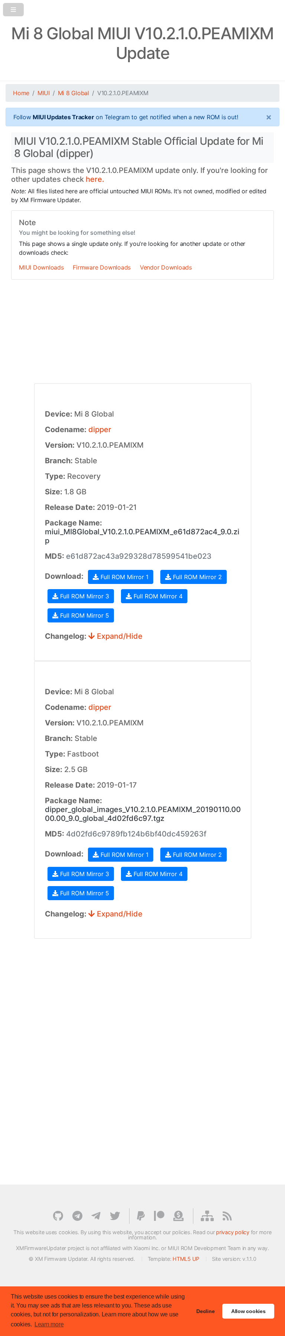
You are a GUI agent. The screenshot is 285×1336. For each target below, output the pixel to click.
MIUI (43, 93)
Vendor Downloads (166, 267)
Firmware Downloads (102, 267)
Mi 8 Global (73, 93)
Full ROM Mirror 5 (83, 615)
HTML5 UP (186, 1259)
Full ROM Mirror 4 (157, 596)
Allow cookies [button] (248, 1311)
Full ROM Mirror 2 (196, 577)
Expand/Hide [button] (118, 636)
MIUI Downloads (41, 267)
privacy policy (232, 1232)
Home (21, 93)
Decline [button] (205, 1311)
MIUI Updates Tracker (63, 117)
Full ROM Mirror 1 (123, 577)
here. (95, 179)
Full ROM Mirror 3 (83, 596)
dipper (99, 429)
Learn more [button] (49, 1324)
